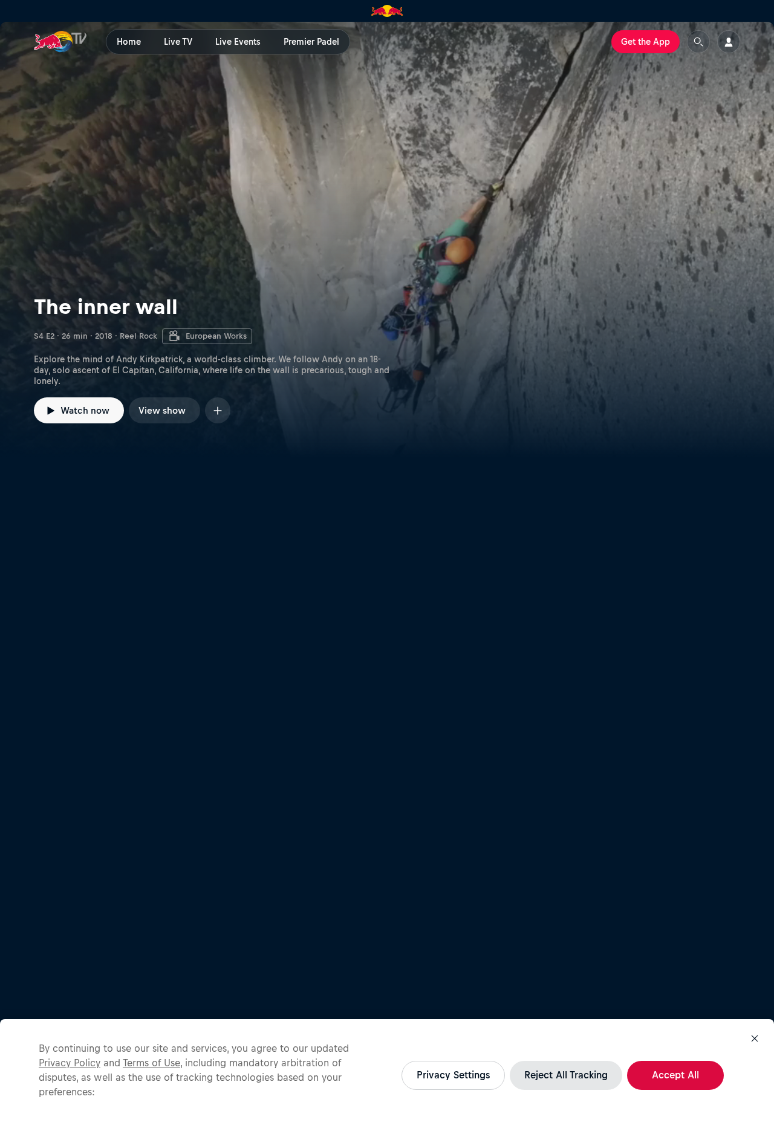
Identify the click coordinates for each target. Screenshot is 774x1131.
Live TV (178, 42)
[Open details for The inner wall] (387, 239)
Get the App (645, 42)
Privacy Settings (453, 1074)
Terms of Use (151, 1062)
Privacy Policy (69, 1062)
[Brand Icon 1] (387, 11)
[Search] (698, 41)
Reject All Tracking (566, 1074)
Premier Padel (311, 42)
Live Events (238, 42)
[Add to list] (217, 410)
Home (129, 42)
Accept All (675, 1074)
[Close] (755, 1038)
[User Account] (728, 41)
